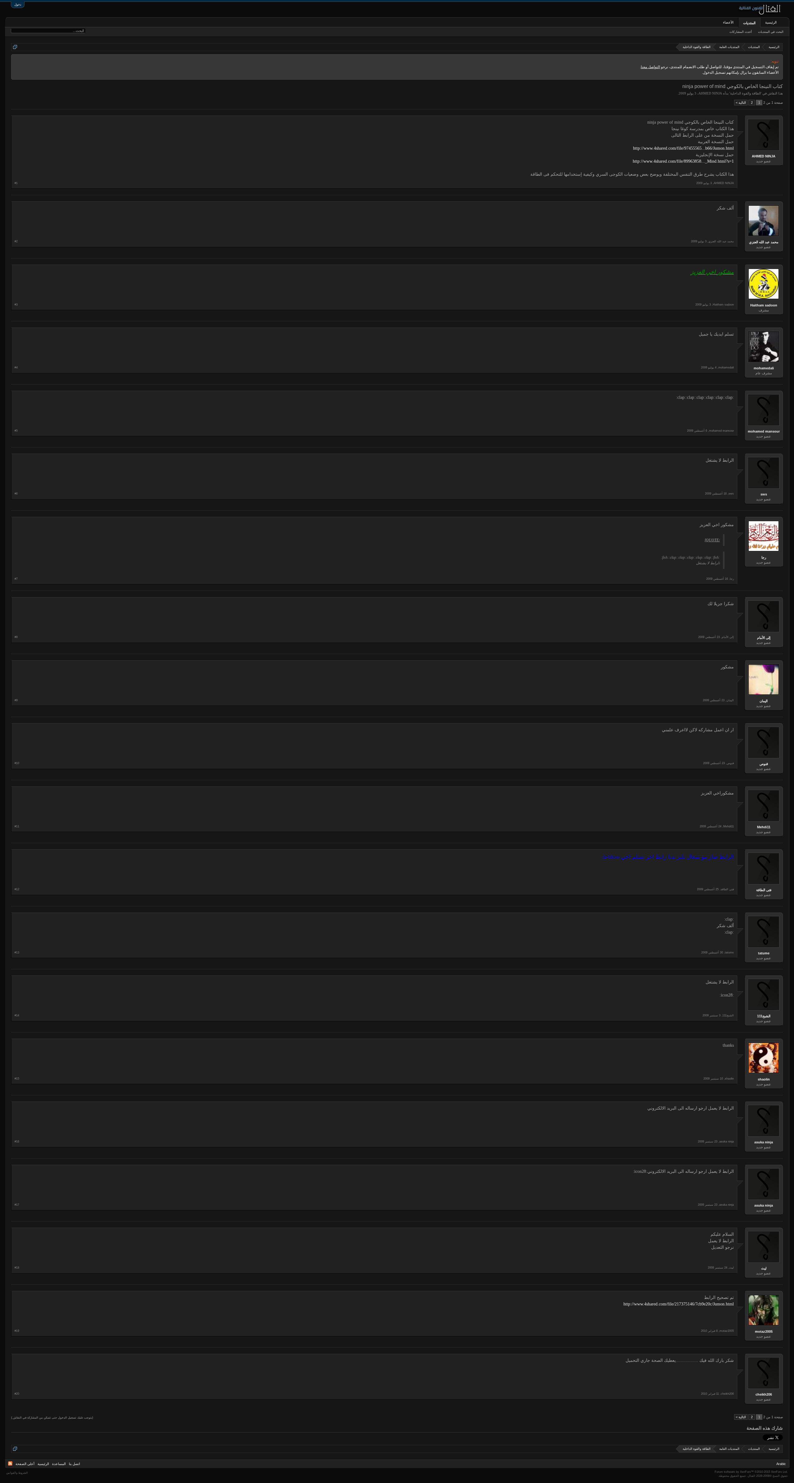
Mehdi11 (763, 827)
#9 (16, 700)
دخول (17, 4)
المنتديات (749, 23)
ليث (763, 1268)
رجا (763, 557)
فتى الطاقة (763, 890)
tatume (763, 953)
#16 (17, 1141)
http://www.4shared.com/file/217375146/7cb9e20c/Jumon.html (678, 1304)
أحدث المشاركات (740, 31)
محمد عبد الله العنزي (763, 242)
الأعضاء (728, 22)
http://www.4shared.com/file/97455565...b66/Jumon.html (683, 148)
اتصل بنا (74, 1464)
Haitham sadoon (763, 305)
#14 (17, 1015)
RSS (10, 1463)
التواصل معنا (650, 67)
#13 (17, 952)
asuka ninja (763, 1142)
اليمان (764, 701)
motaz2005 (764, 1331)
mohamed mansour (764, 431)
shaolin (764, 1079)
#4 (16, 367)
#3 (16, 304)
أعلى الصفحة (25, 1464)
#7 (16, 578)
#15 (17, 1078)
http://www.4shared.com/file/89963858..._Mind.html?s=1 (683, 161)
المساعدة (59, 1464)
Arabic (781, 1464)
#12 (17, 889)
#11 (17, 826)
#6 (16, 493)
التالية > (741, 102)
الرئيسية (771, 22)
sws (764, 494)
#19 (17, 1330)
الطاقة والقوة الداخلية (745, 93)
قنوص (764, 764)
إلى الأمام (763, 638)
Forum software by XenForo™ (751, 1471)
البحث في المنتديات (770, 31)
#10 (17, 763)
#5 (16, 430)
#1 (16, 183)
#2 (16, 241)
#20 (17, 1393)
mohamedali (764, 368)
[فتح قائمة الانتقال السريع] (15, 47)
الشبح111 (763, 1016)
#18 (17, 1267)
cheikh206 (764, 1394)
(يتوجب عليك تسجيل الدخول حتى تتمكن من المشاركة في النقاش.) (52, 1417)
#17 (17, 1204)
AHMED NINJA (710, 93)
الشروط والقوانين (17, 1472)
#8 (16, 637)
